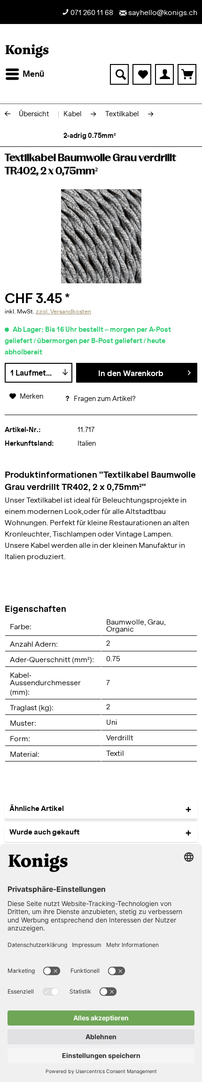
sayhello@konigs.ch (162, 12)
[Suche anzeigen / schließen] (119, 74)
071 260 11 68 (91, 12)
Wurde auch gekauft (44, 832)
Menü (33, 74)
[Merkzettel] (141, 74)
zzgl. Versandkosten (63, 311)
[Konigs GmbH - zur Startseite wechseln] (27, 51)
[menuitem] (24, 74)
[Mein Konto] (164, 74)
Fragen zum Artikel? (104, 399)
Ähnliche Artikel (36, 808)
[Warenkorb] (187, 74)
